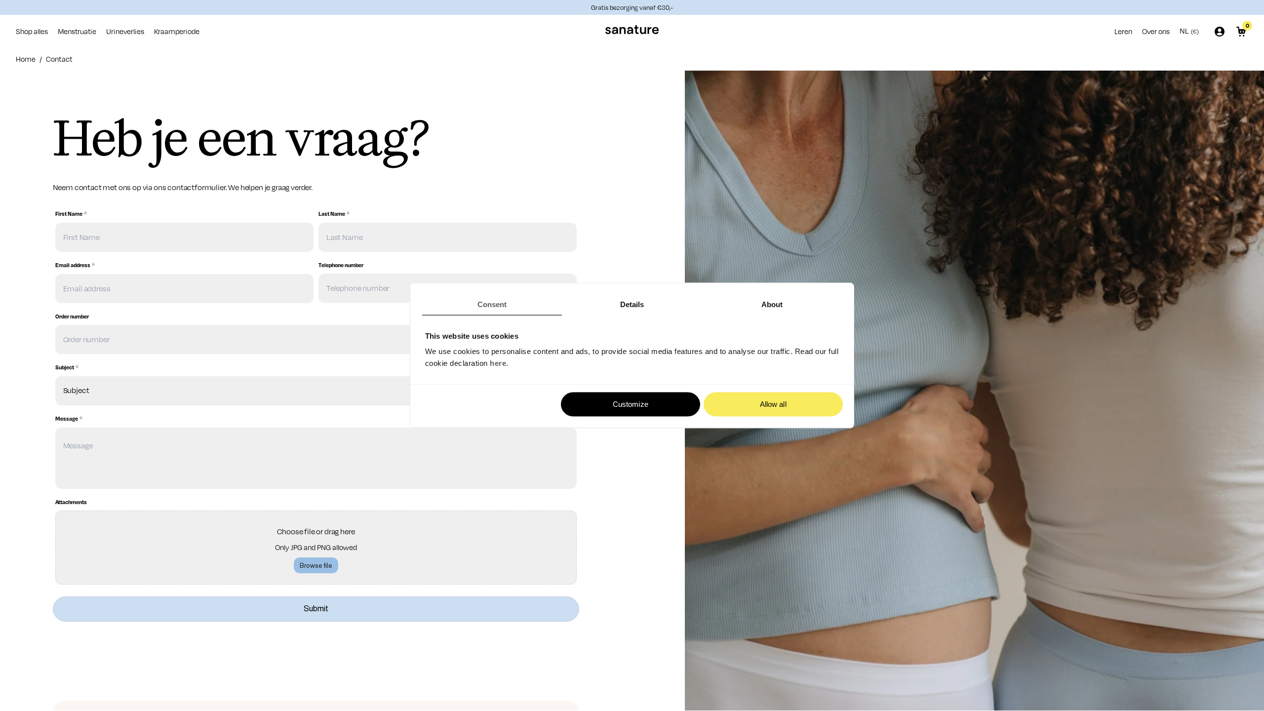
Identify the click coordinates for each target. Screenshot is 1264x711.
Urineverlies (125, 31)
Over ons (1156, 31)
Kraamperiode (176, 31)
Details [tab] (632, 304)
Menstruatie (77, 31)
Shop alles (32, 31)
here (498, 363)
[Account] (1219, 31)
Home (26, 59)
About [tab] (772, 304)
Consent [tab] (492, 304)
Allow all (773, 404)
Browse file (316, 565)
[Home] (632, 31)
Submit (316, 608)
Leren (1123, 31)
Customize (630, 404)
